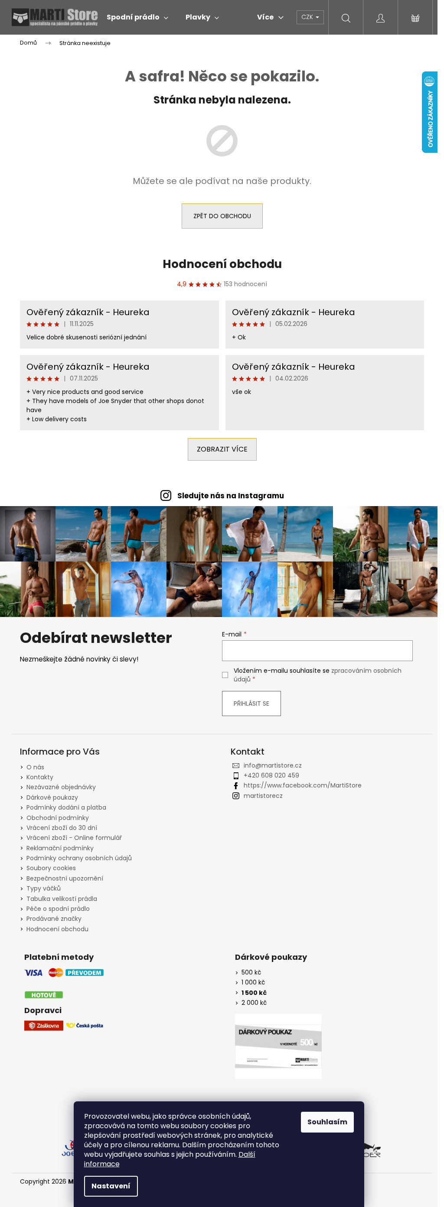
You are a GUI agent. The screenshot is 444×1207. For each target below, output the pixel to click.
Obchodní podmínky (57, 817)
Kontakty (39, 777)
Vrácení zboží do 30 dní (61, 827)
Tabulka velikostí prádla (61, 898)
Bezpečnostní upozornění (64, 878)
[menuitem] (137, 17)
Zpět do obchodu (222, 216)
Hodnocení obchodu (222, 264)
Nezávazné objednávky (61, 787)
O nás (35, 767)
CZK (308, 17)
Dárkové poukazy (52, 797)
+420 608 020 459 (271, 775)
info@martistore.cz (273, 765)
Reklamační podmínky (60, 848)
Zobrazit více (222, 449)
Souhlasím (327, 1122)
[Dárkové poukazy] (278, 1046)
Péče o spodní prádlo (58, 908)
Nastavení (111, 1186)
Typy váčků (43, 888)
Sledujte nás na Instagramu (230, 496)
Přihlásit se (251, 703)
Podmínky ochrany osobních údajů (79, 858)
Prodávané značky (54, 918)
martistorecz (263, 795)
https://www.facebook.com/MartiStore (303, 785)
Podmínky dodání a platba (66, 807)
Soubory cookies (51, 868)
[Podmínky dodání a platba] (64, 984)
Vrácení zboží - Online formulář (74, 837)
